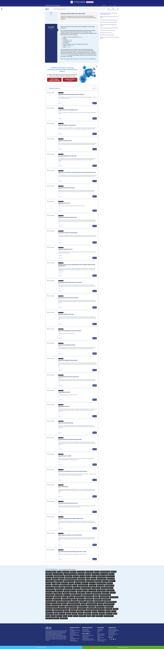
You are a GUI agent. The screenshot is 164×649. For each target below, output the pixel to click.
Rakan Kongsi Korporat (101, 639)
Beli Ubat (71, 629)
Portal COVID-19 (85, 637)
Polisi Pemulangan (100, 640)
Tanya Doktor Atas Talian (123, 647)
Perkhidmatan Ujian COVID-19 (88, 635)
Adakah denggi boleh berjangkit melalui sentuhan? (109, 28)
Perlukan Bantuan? (113, 9)
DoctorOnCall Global (112, 629)
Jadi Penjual (104, 5)
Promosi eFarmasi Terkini (41, 647)
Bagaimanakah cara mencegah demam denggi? (108, 22)
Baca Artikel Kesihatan (86, 631)
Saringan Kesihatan (70, 79)
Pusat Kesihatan (85, 629)
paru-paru (68, 47)
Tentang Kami (99, 630)
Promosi (71, 636)
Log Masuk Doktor (100, 635)
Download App (90, 2)
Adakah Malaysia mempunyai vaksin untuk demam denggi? (109, 17)
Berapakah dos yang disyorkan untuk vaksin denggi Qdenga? (109, 38)
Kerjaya (98, 638)
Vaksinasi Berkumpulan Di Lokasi (88, 640)
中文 (115, 5)
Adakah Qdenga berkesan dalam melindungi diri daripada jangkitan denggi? (108, 14)
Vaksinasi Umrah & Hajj (74, 632)
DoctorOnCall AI (111, 632)
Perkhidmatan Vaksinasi (74, 638)
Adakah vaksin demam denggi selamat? (107, 34)
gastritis (80, 37)
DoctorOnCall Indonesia (113, 633)
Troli (117, 9)
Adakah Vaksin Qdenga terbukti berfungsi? (107, 30)
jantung (70, 40)
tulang (71, 45)
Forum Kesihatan (85, 630)
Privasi (98, 631)
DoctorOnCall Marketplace (114, 630)
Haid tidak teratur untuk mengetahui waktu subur (108, 20)
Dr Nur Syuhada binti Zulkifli (51, 27)
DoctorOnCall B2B (112, 631)
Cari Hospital (72, 631)
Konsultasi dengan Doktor (75, 630)
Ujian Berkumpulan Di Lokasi (87, 638)
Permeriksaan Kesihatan (74, 635)
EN (110, 5)
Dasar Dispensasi (100, 637)
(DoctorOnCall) (64, 55)
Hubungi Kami (100, 629)
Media (98, 636)
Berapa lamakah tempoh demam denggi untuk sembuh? (108, 25)
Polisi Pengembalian (74, 640)
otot (67, 45)
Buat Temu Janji (73, 633)
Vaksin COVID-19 (85, 636)
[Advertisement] (109, 60)
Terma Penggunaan (101, 633)
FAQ (98, 632)
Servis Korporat (111, 635)
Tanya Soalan (72, 639)
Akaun (108, 9)
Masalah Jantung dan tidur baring (106, 32)
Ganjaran (71, 637)
